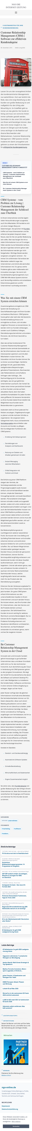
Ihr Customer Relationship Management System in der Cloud (15, 189)
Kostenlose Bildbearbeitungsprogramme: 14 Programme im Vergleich (13, 864)
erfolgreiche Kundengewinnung (15, 147)
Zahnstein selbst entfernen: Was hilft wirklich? (14, 1007)
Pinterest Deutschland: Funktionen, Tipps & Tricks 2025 (14, 897)
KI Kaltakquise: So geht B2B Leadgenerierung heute (11, 931)
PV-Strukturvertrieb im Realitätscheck (15, 853)
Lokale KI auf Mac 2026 (10, 989)
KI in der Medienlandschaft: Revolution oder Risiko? (15, 920)
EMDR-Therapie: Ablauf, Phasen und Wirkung (13, 983)
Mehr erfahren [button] (16, 1121)
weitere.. (6, 833)
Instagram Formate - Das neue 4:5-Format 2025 (14, 886)
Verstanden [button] (16, 1126)
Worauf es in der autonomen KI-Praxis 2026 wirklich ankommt (16, 994)
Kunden (27, 229)
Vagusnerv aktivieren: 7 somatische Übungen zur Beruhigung (15, 957)
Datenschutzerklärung (10, 1109)
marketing (6, 829)
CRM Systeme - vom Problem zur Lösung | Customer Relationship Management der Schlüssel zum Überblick (14, 175)
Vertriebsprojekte (7, 423)
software (18, 829)
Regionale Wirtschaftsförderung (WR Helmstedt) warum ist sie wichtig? (14, 908)
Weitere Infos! (6, 1075)
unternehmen (12, 820)
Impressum (6, 1106)
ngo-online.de (9, 1087)
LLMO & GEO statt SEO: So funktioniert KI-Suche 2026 (16, 1001)
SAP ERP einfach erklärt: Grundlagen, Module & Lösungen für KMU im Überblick (14, 875)
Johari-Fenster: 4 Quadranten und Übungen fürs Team (14, 976)
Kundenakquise (20, 786)
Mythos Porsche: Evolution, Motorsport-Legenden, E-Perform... (14, 970)
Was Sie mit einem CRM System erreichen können (15, 183)
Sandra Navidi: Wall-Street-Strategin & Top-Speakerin (16, 963)
